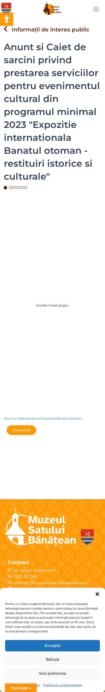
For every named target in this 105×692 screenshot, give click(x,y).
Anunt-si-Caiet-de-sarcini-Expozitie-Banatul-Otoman (43, 418)
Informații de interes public (50, 29)
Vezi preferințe (52, 673)
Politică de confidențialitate (62, 685)
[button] (6, 19)
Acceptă (52, 645)
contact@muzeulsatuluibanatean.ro (50, 582)
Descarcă (21, 430)
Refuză (52, 659)
